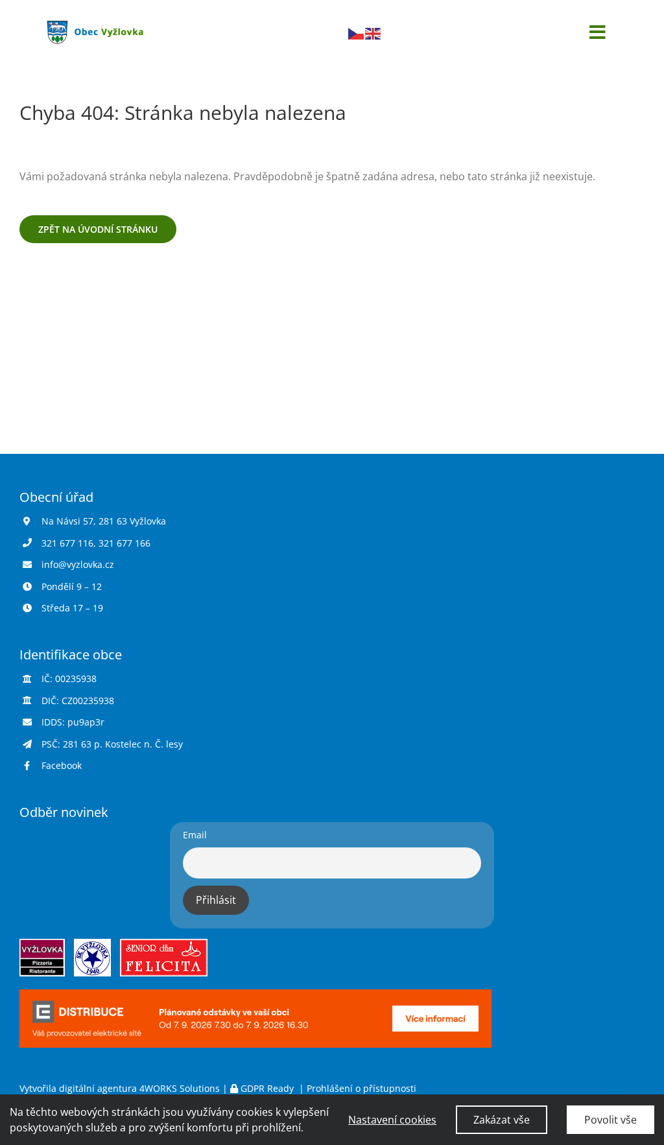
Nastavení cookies (392, 1120)
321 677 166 (124, 543)
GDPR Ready (267, 1088)
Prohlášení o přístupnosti (361, 1088)
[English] (373, 32)
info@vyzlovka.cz (78, 564)
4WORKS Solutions (179, 1088)
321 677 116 (67, 543)
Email (195, 835)
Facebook (62, 765)
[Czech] (356, 32)
